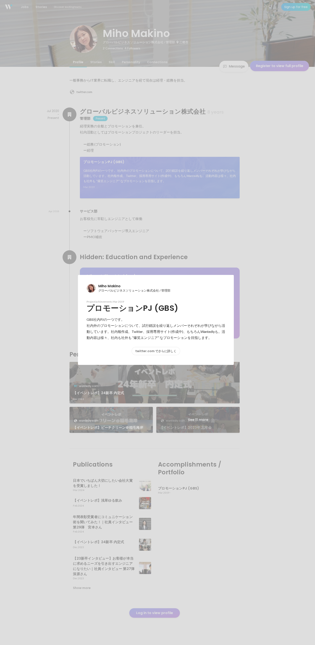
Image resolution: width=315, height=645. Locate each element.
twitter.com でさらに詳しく (155, 351)
